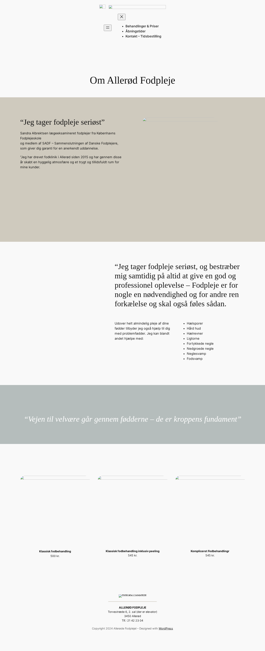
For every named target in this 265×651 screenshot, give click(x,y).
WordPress (166, 628)
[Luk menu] (122, 17)
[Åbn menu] (108, 28)
